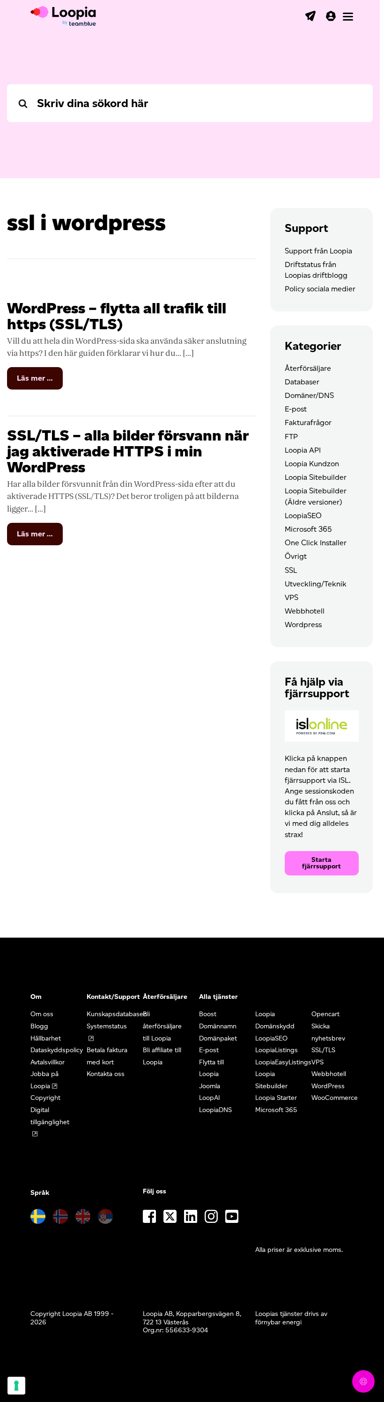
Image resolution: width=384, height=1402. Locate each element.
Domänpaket (218, 1038)
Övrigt (296, 556)
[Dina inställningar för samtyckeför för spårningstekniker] (16, 1386)
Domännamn (217, 1026)
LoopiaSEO (303, 515)
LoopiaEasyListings (283, 1062)
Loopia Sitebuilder (316, 477)
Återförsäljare (308, 368)
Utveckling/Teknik (316, 583)
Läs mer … (40, 381)
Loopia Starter (276, 1098)
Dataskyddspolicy (56, 1050)
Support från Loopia (318, 250)
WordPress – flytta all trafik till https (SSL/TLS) (116, 316)
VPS (291, 597)
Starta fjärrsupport (321, 863)
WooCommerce (334, 1098)
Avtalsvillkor (47, 1062)
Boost (207, 1014)
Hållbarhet (45, 1038)
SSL (291, 570)
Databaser (302, 381)
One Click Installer (316, 542)
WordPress (328, 1086)
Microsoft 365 (308, 529)
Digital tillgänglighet (49, 1116)
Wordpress (303, 624)
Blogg (39, 1026)
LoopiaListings (276, 1050)
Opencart (325, 1014)
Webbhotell (305, 611)
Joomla (209, 1086)
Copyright (45, 1098)
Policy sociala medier (320, 288)
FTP (291, 436)
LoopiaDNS (215, 1110)
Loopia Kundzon (312, 463)
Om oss (41, 1014)
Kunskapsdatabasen (117, 1014)
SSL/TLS (323, 1050)
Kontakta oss (106, 1074)
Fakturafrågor (308, 422)
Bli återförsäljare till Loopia (162, 1026)
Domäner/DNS (309, 395)
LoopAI (209, 1098)
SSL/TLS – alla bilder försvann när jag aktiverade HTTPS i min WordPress (128, 451)
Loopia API (303, 450)
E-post (296, 409)
